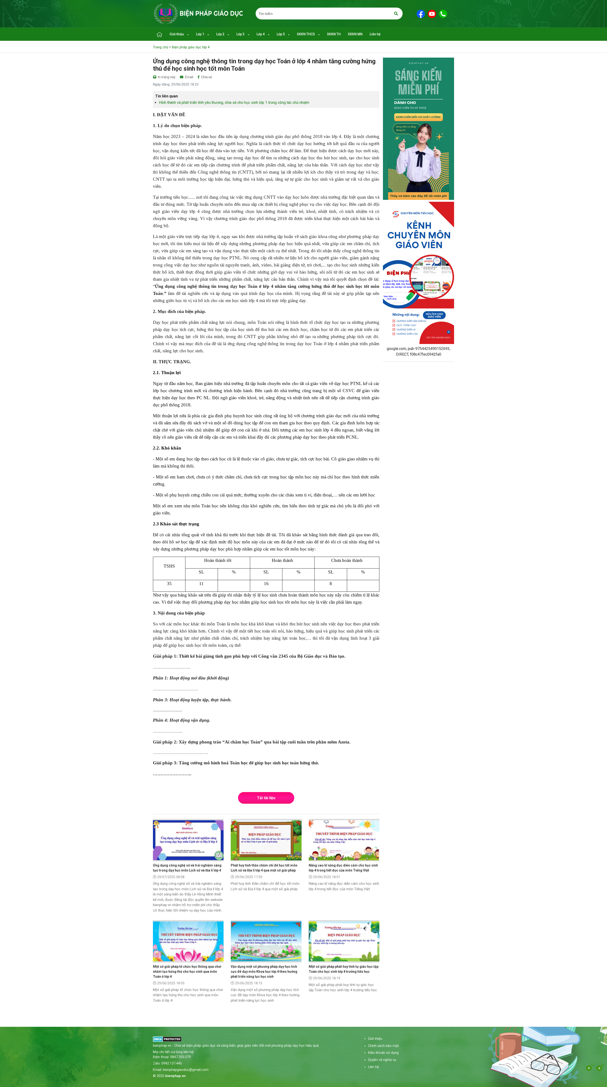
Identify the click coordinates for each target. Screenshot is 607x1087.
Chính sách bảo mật (383, 1046)
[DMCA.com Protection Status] (167, 1039)
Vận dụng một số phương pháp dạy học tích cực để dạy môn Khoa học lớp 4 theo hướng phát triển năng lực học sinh (264, 971)
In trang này (166, 77)
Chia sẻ (206, 77)
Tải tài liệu (266, 798)
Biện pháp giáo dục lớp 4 (191, 47)
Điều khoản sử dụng (383, 1053)
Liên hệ (375, 34)
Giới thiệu (177, 34)
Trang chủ (160, 47)
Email (188, 77)
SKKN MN (355, 34)
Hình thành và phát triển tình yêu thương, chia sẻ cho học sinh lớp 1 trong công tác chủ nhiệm (234, 102)
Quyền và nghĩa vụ (382, 1060)
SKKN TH (334, 34)
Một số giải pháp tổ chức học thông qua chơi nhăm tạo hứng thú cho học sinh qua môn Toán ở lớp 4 (187, 971)
